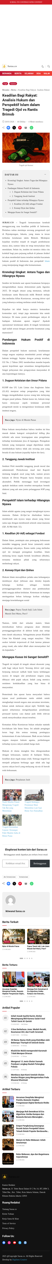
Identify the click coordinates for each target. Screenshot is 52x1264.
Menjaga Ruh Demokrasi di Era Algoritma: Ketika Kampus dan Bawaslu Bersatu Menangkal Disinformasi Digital (37, 993)
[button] (43, 66)
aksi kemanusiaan (10, 877)
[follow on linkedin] (25, 1242)
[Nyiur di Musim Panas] (13, 942)
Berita (18, 73)
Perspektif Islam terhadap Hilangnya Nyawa (26, 200)
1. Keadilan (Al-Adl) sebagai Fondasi (27, 204)
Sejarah (29, 73)
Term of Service (9, 1223)
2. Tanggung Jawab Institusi (23, 196)
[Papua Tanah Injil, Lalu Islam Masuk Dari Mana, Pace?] (38, 942)
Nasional (13, 984)
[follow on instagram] (9, 1242)
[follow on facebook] (3, 1242)
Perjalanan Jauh (23, 780)
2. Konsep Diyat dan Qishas (23, 208)
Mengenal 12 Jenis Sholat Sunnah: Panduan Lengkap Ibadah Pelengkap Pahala (28, 1064)
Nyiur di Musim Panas (26, 420)
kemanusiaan (23, 877)
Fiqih (5, 84)
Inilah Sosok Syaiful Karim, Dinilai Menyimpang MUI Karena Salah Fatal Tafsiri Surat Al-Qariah (28, 1018)
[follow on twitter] (19, 1242)
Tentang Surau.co (9, 1209)
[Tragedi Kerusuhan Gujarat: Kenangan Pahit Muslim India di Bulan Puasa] (12, 820)
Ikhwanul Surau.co (15, 911)
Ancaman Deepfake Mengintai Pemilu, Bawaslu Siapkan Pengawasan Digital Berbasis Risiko (32, 1100)
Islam (47, 261)
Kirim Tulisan (8, 1214)
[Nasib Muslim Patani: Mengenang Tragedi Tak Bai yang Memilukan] (12, 795)
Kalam (47, 73)
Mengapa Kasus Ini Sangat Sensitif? (22, 212)
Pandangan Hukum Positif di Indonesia (24, 188)
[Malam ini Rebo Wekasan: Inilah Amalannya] (8, 1148)
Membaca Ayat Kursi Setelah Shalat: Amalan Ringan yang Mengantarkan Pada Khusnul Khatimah (30, 1077)
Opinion (13, 84)
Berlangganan (40, 863)
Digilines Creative (19, 1260)
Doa (39, 73)
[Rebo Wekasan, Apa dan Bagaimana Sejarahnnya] (8, 1163)
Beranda (6, 73)
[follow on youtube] (14, 1242)
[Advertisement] (26, 34)
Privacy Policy (8, 1228)
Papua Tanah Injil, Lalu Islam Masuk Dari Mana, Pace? (38, 947)
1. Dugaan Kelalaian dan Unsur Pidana (28, 192)
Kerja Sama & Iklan (10, 1219)
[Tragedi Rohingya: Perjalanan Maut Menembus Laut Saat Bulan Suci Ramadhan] (34, 795)
